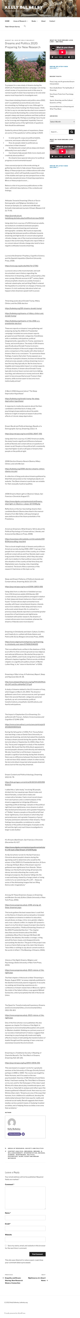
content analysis (15, 1151)
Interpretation (30, 1153)
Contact (52, 21)
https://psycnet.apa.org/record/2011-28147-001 (23, 434)
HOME (7, 21)
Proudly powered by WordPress (14, 1313)
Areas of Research (19, 21)
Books (34, 21)
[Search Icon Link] (25, 26)
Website (8, 1235)
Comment (9, 1184)
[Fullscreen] (72, 57)
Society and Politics (34, 1148)
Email (8, 1224)
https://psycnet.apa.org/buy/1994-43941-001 (22, 1063)
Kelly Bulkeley (24, 7)
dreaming (28, 1151)
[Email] (23, 1134)
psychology (13, 1156)
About (43, 21)
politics (31, 1154)
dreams (37, 1151)
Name (8, 1213)
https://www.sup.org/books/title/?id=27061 (21, 266)
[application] (62, 52)
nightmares (21, 1154)
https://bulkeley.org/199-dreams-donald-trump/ (23, 308)
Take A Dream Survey (12, 26)
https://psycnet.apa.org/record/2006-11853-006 (24, 587)
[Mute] (69, 57)
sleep (21, 1156)
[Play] (52, 57)
